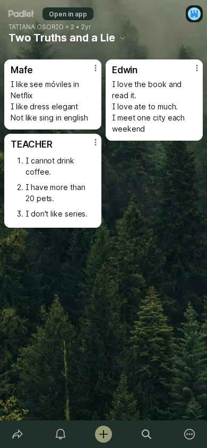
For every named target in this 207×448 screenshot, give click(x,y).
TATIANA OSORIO (36, 27)
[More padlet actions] (190, 434)
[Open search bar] (147, 434)
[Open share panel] (17, 434)
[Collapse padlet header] (122, 38)
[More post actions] (88, 72)
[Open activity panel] (60, 434)
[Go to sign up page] (194, 13)
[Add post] (103, 434)
